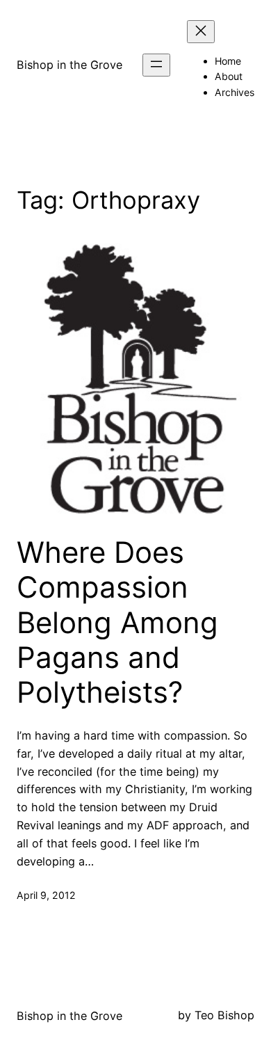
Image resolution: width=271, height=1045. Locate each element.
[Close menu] (201, 31)
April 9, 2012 (46, 895)
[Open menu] (156, 65)
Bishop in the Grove (69, 65)
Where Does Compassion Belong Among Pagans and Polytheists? (117, 622)
